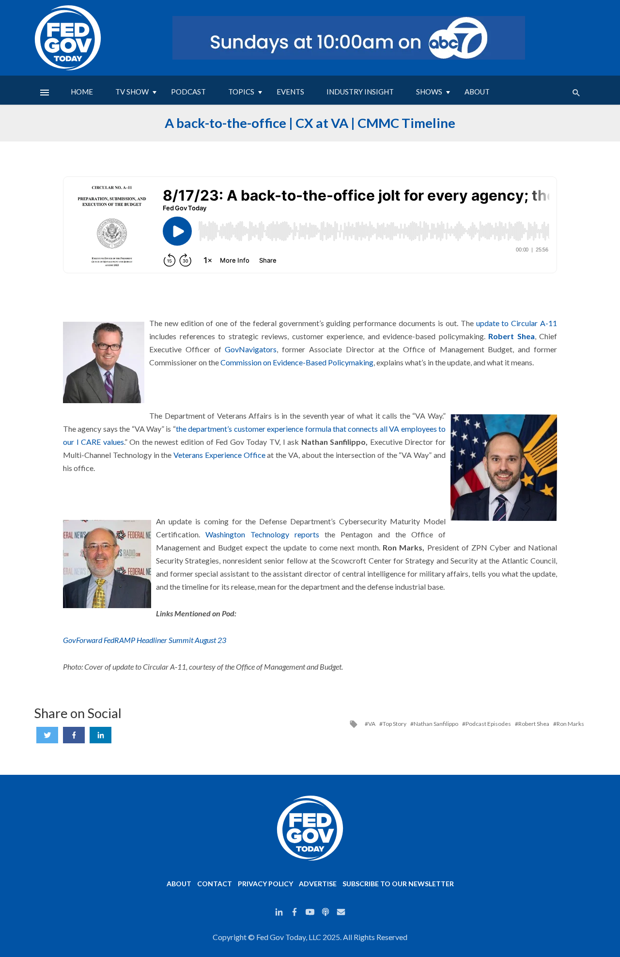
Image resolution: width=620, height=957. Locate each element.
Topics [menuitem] (241, 91)
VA (371, 724)
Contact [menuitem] (214, 883)
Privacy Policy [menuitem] (265, 883)
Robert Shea (511, 336)
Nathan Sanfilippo (436, 724)
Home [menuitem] (82, 91)
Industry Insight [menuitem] (360, 91)
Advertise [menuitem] (318, 883)
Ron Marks (570, 724)
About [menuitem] (477, 91)
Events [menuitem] (290, 91)
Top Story (394, 724)
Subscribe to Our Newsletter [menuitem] (398, 883)
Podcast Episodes (488, 724)
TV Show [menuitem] (132, 91)
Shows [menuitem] (429, 91)
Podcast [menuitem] (188, 91)
